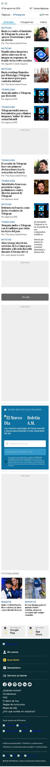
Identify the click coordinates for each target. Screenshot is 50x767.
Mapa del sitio (10, 708)
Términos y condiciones (32, 743)
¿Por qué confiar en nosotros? (19, 711)
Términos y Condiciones (24, 459)
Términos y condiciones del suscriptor (18, 747)
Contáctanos (9, 694)
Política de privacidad (11, 743)
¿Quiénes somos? (12, 690)
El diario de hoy (11, 701)
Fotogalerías (10, 573)
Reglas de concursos (14, 704)
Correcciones (41, 747)
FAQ (5, 697)
